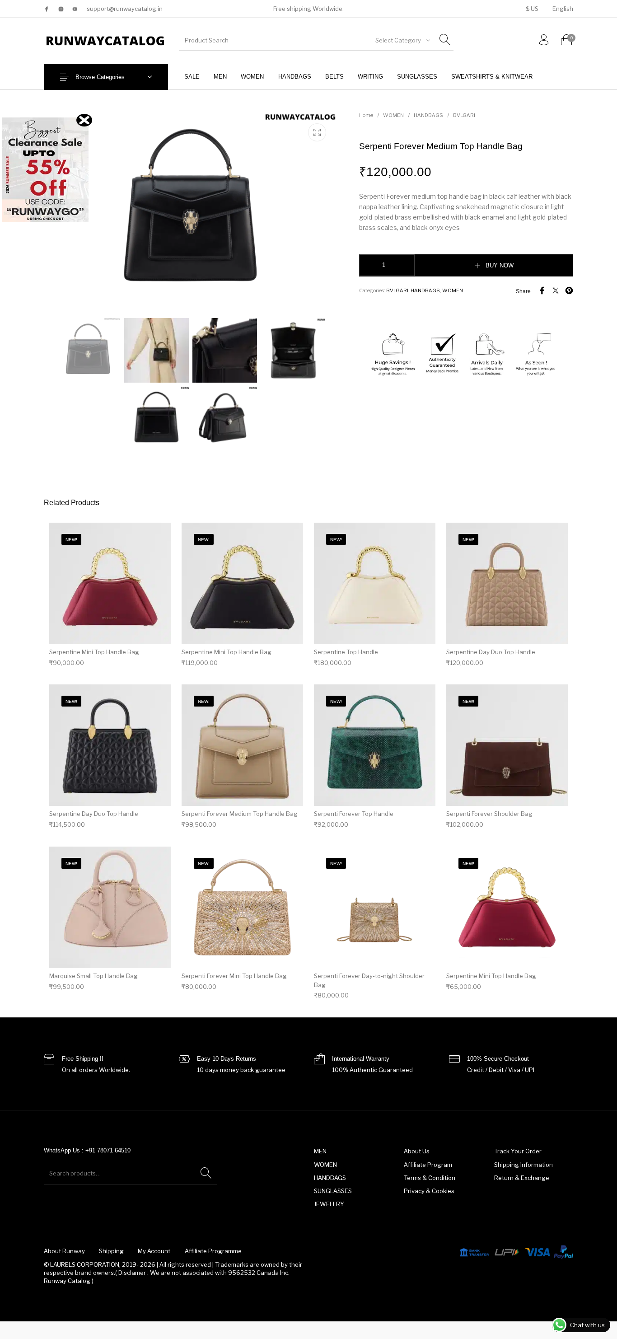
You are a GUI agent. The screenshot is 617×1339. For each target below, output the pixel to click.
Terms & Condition (429, 1177)
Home (366, 115)
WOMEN (393, 115)
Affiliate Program (428, 1164)
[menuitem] (532, 9)
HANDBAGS (428, 115)
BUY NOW (500, 265)
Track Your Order (518, 1151)
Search (206, 1173)
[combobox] (402, 40)
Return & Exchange (521, 1177)
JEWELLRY (329, 1204)
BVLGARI (464, 115)
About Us (417, 1151)
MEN (320, 1151)
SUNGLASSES (333, 1190)
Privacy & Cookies (429, 1190)
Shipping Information (523, 1164)
